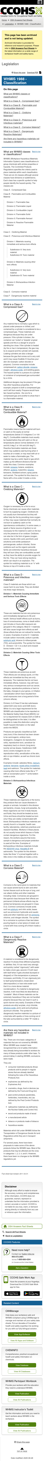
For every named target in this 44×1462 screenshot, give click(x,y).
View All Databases (22, 1371)
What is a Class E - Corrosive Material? (22, 127)
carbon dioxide (23, 367)
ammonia (35, 914)
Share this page (19, 72)
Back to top (36, 151)
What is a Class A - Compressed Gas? (22, 100)
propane (33, 367)
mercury (36, 762)
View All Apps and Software (22, 1340)
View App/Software (22, 1334)
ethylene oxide (17, 369)
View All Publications (22, 1399)
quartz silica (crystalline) (29, 765)
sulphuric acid (9, 640)
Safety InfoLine (28, 1254)
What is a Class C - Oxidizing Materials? (17, 114)
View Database (22, 1365)
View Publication (22, 1393)
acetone (14, 469)
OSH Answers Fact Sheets (20, 1226)
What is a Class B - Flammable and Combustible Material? (20, 107)
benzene (14, 765)
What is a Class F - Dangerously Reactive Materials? (19, 133)
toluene (31, 469)
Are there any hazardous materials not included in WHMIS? (21, 140)
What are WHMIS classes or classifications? (17, 95)
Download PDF (32, 72)
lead (5, 768)
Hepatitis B (24, 848)
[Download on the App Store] (12, 1293)
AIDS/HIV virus (13, 848)
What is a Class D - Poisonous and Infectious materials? (20, 121)
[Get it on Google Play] (31, 1293)
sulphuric (14, 909)
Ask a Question (22, 1267)
